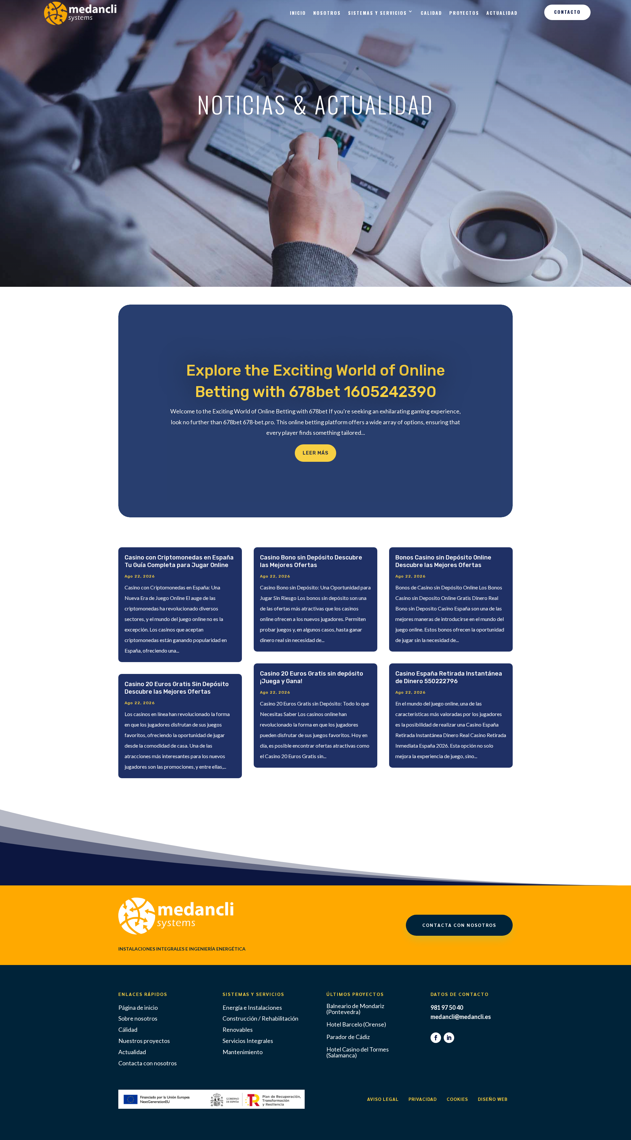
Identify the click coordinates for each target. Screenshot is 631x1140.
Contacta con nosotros (459, 925)
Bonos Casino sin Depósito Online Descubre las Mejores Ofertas (443, 561)
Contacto (567, 11)
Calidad (431, 12)
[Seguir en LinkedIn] (449, 1037)
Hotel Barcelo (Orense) (356, 1024)
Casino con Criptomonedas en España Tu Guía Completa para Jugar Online (179, 561)
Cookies (457, 1099)
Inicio (298, 12)
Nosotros (327, 12)
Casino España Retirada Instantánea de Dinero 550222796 (448, 677)
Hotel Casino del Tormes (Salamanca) (357, 1052)
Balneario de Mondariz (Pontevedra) (355, 1008)
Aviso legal (383, 1099)
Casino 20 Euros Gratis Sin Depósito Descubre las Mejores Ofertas (177, 688)
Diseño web (493, 1099)
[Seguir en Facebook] (436, 1037)
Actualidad (502, 12)
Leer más (315, 453)
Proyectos (464, 12)
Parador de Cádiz (348, 1036)
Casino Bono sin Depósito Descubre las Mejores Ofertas (311, 561)
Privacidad (423, 1099)
